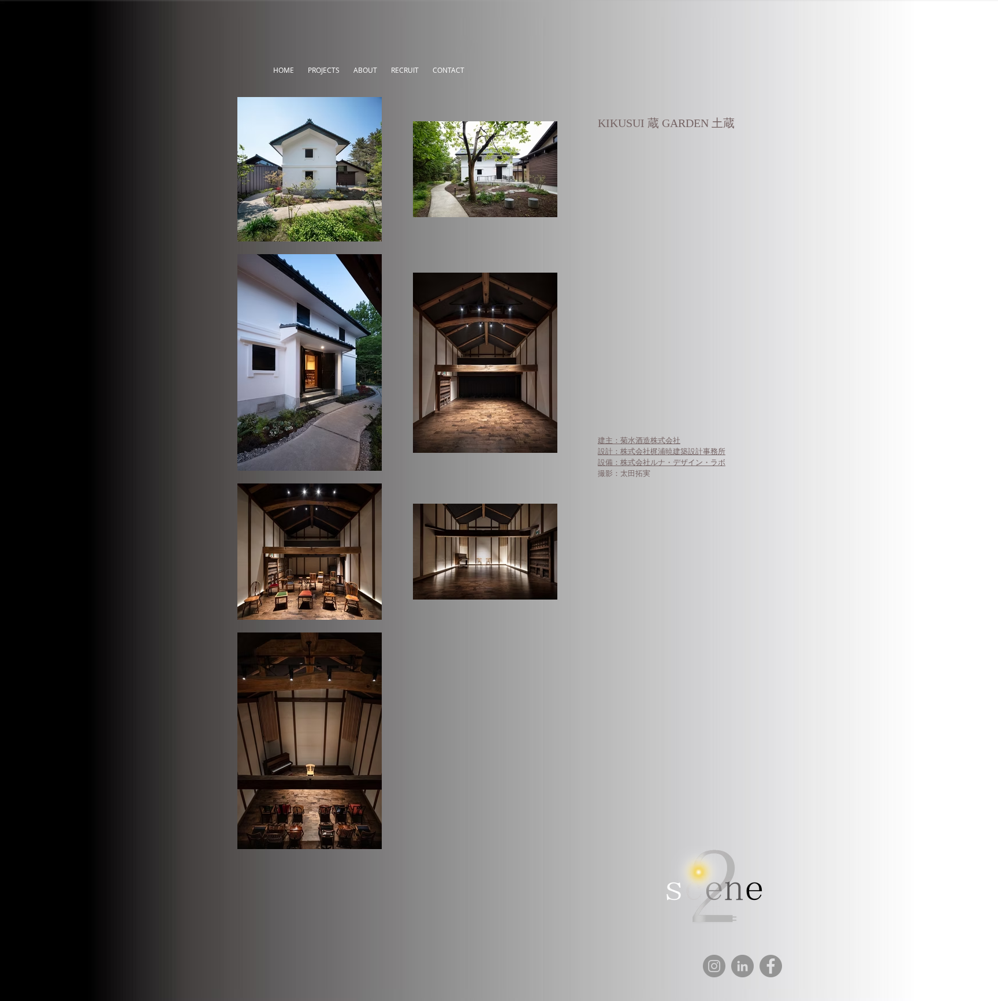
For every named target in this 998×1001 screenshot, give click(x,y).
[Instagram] (714, 966)
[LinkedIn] (742, 966)
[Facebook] (770, 966)
